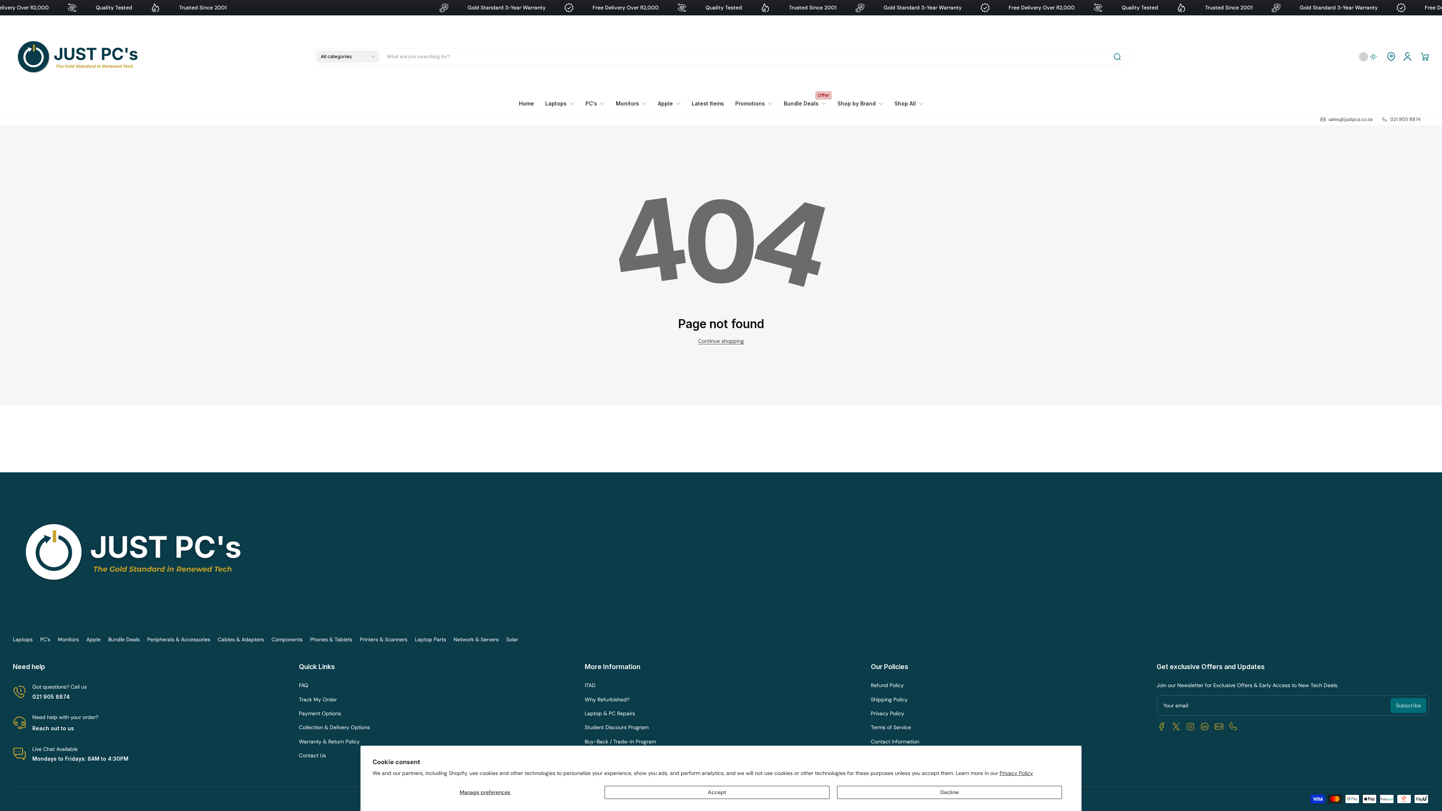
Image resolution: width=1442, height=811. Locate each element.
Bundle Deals (124, 639)
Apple (93, 639)
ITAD (590, 685)
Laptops (23, 639)
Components (287, 639)
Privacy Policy (1016, 773)
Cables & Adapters (241, 639)
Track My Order (318, 699)
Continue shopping (721, 341)
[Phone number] (1233, 726)
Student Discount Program (617, 727)
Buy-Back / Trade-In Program (620, 741)
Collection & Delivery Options (334, 727)
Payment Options (320, 713)
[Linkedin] (1204, 726)
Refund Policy (887, 685)
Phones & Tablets (331, 639)
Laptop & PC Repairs (610, 713)
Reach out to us (53, 728)
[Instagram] (1190, 726)
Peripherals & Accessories (178, 639)
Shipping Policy (889, 699)
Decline (949, 792)
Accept (717, 792)
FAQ (303, 685)
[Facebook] (1161, 726)
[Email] (1218, 726)
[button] (347, 57)
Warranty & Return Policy (329, 741)
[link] (754, 103)
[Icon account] (1407, 56)
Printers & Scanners (383, 639)
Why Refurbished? (607, 699)
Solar (512, 639)
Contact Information (895, 741)
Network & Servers (476, 639)
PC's (45, 639)
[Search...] (1117, 57)
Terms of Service (891, 727)
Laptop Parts (430, 639)
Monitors (68, 639)
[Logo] (79, 56)
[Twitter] (1176, 726)
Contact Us (312, 755)
